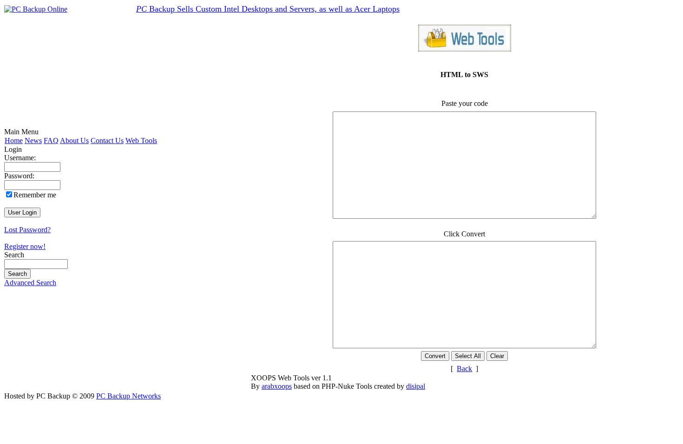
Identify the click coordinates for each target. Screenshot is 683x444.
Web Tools (141, 140)
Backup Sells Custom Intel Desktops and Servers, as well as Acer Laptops (268, 8)
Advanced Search (30, 283)
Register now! (25, 246)
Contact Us (107, 140)
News (33, 140)
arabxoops (277, 386)
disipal (415, 386)
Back (464, 368)
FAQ (51, 140)
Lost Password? (27, 230)
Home (14, 140)
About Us (74, 140)
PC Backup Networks (128, 396)
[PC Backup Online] (35, 9)
